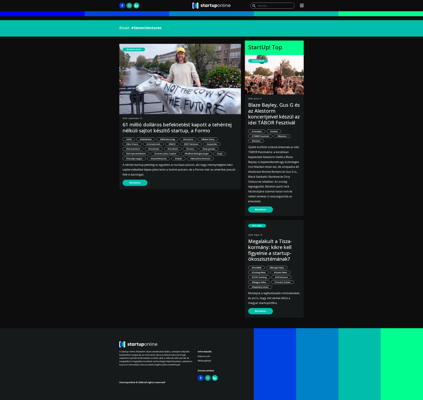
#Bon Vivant (132, 144)
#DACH (172, 144)
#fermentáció (133, 149)
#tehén (178, 158)
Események (258, 61)
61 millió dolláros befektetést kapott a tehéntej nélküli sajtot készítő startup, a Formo (177, 127)
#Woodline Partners (200, 158)
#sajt (219, 153)
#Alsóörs (256, 141)
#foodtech (172, 149)
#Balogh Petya (276, 267)
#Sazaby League (134, 158)
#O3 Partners (281, 277)
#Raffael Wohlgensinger (197, 153)
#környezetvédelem (136, 153)
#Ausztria (188, 139)
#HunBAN (256, 267)
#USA (129, 139)
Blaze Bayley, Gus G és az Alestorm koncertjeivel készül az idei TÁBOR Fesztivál (274, 113)
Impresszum (204, 356)
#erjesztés (212, 144)
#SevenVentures (159, 158)
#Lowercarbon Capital (165, 153)
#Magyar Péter (259, 282)
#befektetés (146, 139)
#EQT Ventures (191, 144)
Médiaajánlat (204, 360)
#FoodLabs (153, 149)
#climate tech (153, 144)
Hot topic (257, 225)
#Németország (167, 139)
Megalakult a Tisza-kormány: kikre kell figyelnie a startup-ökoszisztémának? (270, 250)
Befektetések (134, 49)
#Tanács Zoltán (282, 282)
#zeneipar (257, 131)
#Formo (190, 149)
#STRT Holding (259, 277)
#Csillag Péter (259, 272)
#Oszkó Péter (280, 272)
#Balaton (282, 136)
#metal (274, 131)
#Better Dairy (207, 139)
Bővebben (135, 182)
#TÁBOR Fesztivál (260, 136)
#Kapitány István (260, 287)
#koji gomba (208, 149)
